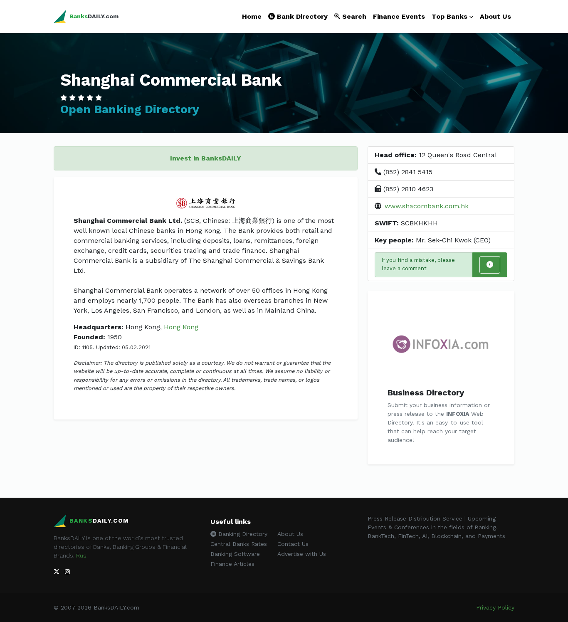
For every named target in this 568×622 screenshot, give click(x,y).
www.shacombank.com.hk (427, 206)
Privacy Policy (495, 607)
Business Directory (426, 392)
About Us (495, 16)
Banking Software (235, 553)
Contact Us (293, 544)
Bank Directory (301, 16)
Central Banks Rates (238, 544)
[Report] (489, 265)
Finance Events (399, 16)
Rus (81, 555)
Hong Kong (181, 327)
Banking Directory (241, 534)
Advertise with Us (301, 553)
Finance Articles (232, 563)
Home (252, 16)
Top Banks (449, 16)
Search (353, 16)
